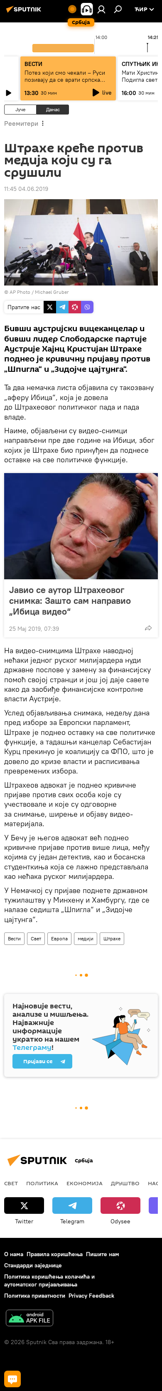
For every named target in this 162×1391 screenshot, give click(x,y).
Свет (36, 938)
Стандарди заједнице (33, 1265)
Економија (84, 1183)
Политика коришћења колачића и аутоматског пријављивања (49, 1280)
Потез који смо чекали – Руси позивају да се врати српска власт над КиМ (65, 79)
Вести (14, 938)
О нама (13, 1254)
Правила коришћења (55, 1254)
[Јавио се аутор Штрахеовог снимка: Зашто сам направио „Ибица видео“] (81, 526)
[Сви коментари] (12, 1379)
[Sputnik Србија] (25, 12)
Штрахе (111, 938)
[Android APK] (29, 1319)
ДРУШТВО (125, 1183)
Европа (59, 938)
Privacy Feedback (91, 1295)
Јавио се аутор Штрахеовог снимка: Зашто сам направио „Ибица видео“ (70, 600)
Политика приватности (34, 1295)
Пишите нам (102, 1254)
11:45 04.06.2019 (26, 189)
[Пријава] (101, 9)
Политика (42, 1183)
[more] (148, 628)
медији (85, 938)
